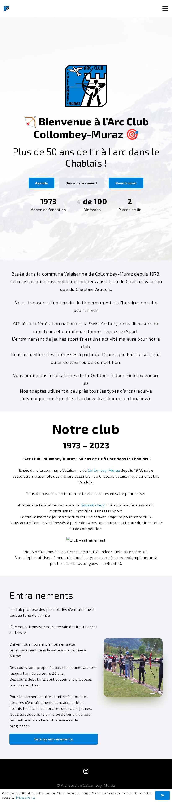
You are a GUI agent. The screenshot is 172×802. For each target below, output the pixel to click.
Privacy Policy (25, 797)
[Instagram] (86, 771)
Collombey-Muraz (104, 470)
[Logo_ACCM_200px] (6, 8)
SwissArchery (93, 505)
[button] (165, 8)
